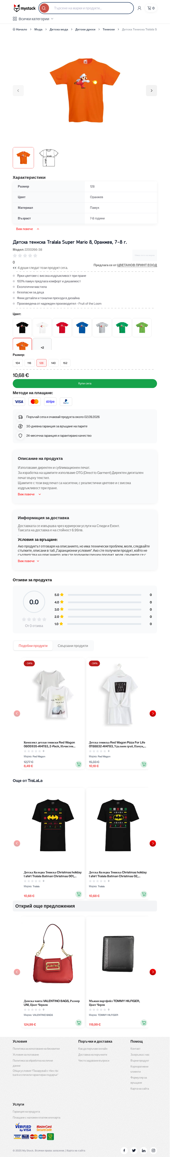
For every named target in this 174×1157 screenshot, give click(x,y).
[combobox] (86, 8)
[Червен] (62, 327)
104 (17, 363)
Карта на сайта (139, 1088)
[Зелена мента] (142, 327)
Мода (38, 29)
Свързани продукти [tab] (73, 645)
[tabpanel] (85, 713)
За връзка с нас (140, 1054)
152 (65, 363)
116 (29, 363)
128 (41, 363)
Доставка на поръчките (92, 1054)
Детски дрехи (85, 29)
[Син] (82, 327)
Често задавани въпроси (93, 1060)
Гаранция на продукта (26, 1111)
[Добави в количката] (78, 764)
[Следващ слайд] (152, 713)
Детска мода (59, 29)
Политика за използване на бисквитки (36, 1048)
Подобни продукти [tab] (33, 645)
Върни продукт (139, 1060)
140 (53, 363)
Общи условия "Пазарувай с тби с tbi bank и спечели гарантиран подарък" (35, 1072)
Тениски (109, 29)
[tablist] (53, 645)
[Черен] (22, 327)
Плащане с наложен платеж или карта (36, 1117)
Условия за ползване (26, 1054)
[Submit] (45, 8)
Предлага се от (125, 265)
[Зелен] (122, 327)
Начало (21, 29)
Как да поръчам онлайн (92, 1048)
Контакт (135, 1048)
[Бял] (42, 327)
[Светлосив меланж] (102, 327)
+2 (42, 347)
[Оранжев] (22, 347)
